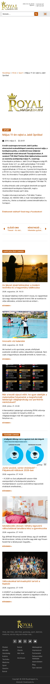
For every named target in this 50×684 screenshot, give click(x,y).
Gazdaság (6, 653)
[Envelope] (35, 641)
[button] (45, 14)
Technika (5, 659)
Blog (34, 665)
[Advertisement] (25, 45)
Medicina (5, 662)
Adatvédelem (37, 662)
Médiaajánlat (37, 647)
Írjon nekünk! (37, 668)
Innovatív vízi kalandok (13, 341)
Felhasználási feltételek (37, 657)
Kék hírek (20, 653)
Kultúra (5, 656)
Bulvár (4, 671)
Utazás (20, 650)
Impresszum (37, 650)
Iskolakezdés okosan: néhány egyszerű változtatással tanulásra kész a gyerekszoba (24, 527)
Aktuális (5, 650)
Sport (21, 73)
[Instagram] (25, 641)
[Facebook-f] (15, 641)
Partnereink (36, 653)
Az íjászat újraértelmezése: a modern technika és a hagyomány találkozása (21, 286)
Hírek (14, 73)
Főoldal (5, 647)
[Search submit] (36, 14)
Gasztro (5, 668)
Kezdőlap (6, 73)
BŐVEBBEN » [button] (6, 305)
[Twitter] (30, 641)
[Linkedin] (20, 641)
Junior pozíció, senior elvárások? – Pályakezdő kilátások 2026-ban (19, 469)
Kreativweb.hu (28, 682)
